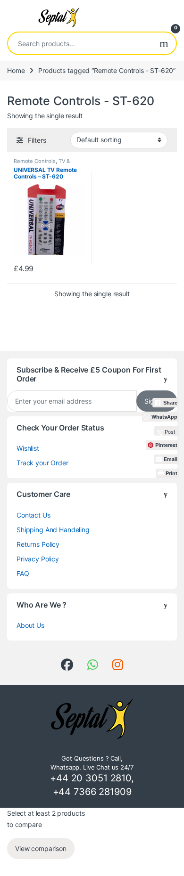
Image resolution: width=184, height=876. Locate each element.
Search (164, 43)
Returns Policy (38, 544)
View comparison (41, 848)
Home (16, 70)
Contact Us (33, 515)
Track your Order (42, 463)
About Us (30, 625)
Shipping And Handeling (53, 530)
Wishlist (28, 448)
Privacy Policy (38, 559)
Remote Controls (35, 161)
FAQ (23, 573)
